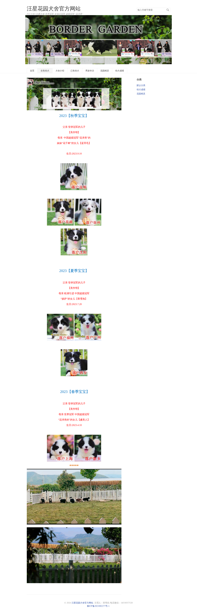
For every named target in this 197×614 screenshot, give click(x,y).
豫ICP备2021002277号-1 (98, 605)
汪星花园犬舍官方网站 (54, 8)
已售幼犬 (74, 70)
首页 (32, 70)
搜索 (168, 10)
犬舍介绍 (60, 70)
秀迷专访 (89, 70)
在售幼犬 (45, 70)
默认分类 (141, 85)
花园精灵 (104, 70)
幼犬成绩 (119, 70)
